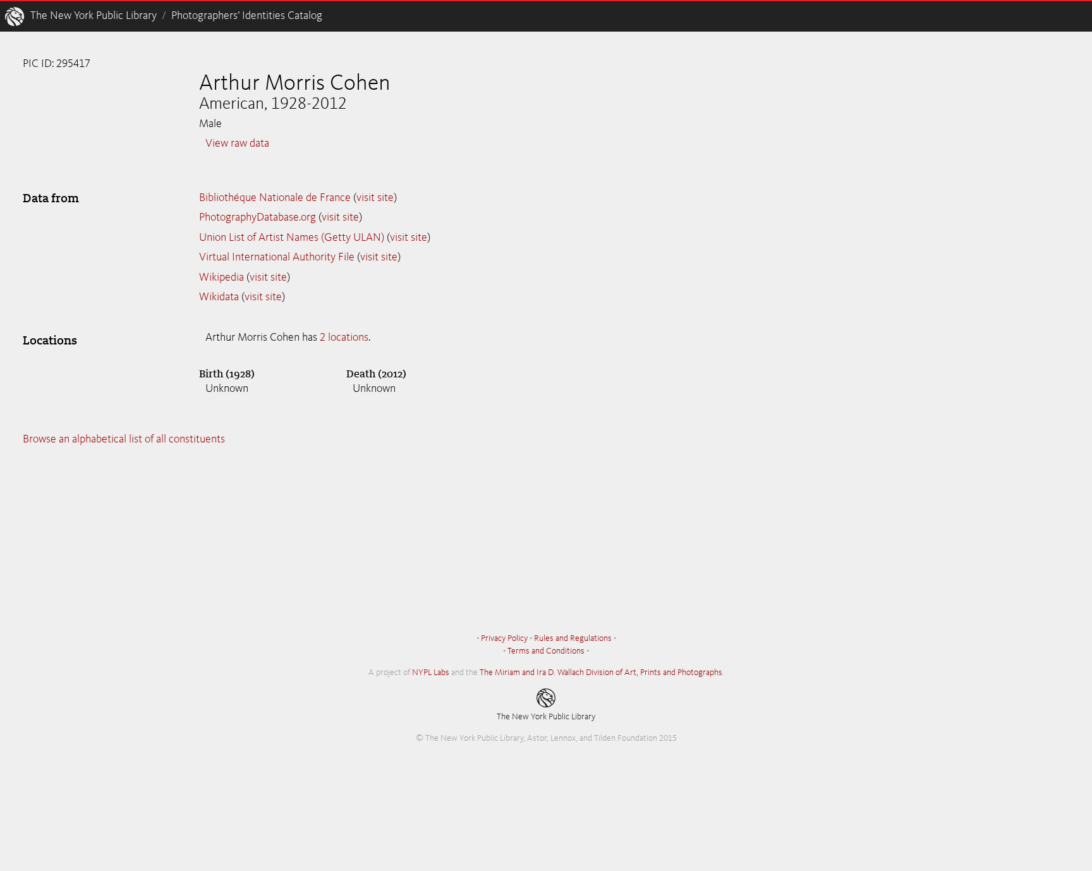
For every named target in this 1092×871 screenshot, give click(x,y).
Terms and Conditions (546, 651)
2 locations (344, 337)
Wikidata (219, 297)
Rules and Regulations (573, 638)
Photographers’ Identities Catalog (246, 15)
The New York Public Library (93, 15)
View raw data (237, 143)
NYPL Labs (430, 672)
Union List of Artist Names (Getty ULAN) (291, 237)
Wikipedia (221, 277)
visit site (375, 198)
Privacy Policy (504, 638)
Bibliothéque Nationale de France (275, 198)
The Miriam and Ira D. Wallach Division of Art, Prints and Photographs (601, 672)
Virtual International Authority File (277, 257)
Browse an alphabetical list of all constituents (124, 439)
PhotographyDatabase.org (257, 217)
